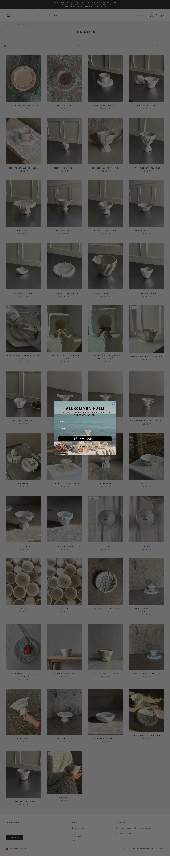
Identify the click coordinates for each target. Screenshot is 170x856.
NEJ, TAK (85, 446)
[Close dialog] (113, 403)
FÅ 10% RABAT (85, 438)
